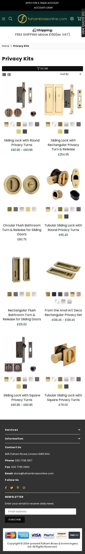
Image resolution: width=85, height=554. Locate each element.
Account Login (43, 7)
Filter (44, 68)
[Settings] (72, 19)
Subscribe (14, 519)
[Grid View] (4, 74)
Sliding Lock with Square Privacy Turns (22, 397)
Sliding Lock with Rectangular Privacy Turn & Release (63, 144)
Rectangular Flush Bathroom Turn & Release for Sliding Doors (22, 314)
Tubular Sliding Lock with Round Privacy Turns (63, 227)
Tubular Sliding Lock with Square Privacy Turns (63, 397)
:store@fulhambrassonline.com (33, 473)
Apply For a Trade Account (42, 3)
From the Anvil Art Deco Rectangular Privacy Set (63, 312)
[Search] (10, 19)
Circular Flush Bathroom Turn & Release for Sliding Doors (21, 229)
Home (5, 46)
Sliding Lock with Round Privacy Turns (22, 142)
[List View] (9, 74)
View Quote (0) (83, 22)
